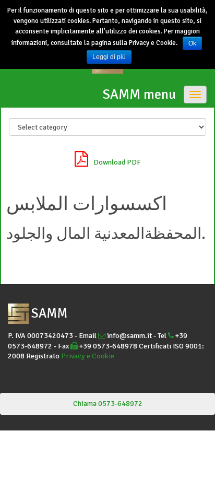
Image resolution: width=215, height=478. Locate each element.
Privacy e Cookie (87, 356)
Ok (192, 43)
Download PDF (117, 162)
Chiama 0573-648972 (107, 403)
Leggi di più (109, 57)
